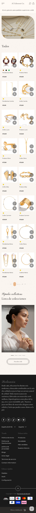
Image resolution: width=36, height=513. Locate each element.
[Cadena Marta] (26, 260)
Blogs (4, 452)
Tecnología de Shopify (23, 493)
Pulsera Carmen (24, 215)
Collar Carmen (6, 215)
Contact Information (9, 463)
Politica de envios (8, 438)
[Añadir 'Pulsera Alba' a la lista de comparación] (32, 180)
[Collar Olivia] (26, 146)
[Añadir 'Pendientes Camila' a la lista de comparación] (15, 94)
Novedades (22, 441)
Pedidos (4, 473)
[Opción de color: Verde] (9, 70)
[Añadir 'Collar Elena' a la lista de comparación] (32, 237)
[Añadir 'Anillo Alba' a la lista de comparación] (15, 180)
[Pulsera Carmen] (26, 203)
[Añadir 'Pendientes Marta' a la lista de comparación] (15, 265)
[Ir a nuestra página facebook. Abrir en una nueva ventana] (4, 420)
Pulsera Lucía (23, 129)
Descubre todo (18, 361)
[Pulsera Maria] (26, 60)
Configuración (7, 480)
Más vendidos (23, 445)
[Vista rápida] (15, 61)
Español (21, 427)
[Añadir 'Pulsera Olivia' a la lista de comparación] (15, 151)
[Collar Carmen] (9, 203)
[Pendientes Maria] (9, 60)
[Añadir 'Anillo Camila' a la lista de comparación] (32, 94)
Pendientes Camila (8, 101)
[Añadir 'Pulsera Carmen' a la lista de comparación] (32, 208)
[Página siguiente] (25, 284)
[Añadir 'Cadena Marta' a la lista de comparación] (32, 265)
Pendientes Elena (7, 244)
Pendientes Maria (7, 72)
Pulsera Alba (23, 187)
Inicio (14, 27)
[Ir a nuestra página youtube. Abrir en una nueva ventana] (19, 420)
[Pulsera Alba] (26, 175)
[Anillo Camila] (26, 89)
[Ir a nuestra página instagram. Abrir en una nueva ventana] (9, 420)
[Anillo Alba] (9, 175)
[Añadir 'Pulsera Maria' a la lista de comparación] (32, 65)
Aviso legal (5, 456)
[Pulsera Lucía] (26, 117)
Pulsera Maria (23, 72)
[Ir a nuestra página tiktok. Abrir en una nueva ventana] (14, 420)
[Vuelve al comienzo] (18, 488)
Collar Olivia (22, 158)
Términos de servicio (9, 459)
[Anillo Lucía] (9, 117)
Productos (21, 438)
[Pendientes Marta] (9, 260)
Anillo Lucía (5, 129)
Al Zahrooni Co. (18, 3)
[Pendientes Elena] (9, 232)
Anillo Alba (5, 187)
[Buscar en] (30, 3)
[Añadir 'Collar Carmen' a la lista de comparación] (15, 208)
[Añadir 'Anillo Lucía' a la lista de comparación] (15, 123)
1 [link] (14, 284)
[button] (12, 355)
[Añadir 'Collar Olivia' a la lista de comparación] (32, 151)
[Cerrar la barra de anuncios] (33, 9)
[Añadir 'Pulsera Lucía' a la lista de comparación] (32, 123)
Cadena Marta (23, 272)
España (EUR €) (7, 427)
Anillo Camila (23, 101)
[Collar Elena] (26, 232)
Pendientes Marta (7, 272)
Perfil (3, 477)
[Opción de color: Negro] (6, 70)
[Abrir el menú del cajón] (3, 3)
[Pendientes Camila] (9, 89)
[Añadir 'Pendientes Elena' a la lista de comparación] (15, 237)
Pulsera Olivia (6, 158)
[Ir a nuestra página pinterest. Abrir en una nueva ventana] (24, 420)
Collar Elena (22, 244)
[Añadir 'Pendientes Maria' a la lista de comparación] (15, 65)
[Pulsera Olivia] (9, 146)
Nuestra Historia (23, 448)
